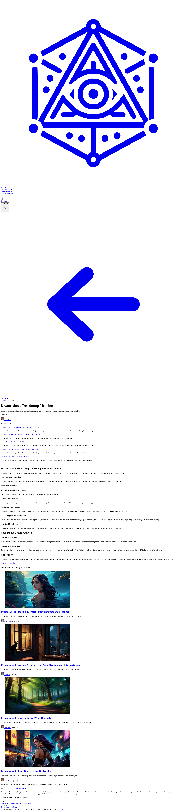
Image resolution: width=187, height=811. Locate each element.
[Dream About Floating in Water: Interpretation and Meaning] (93, 589)
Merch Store (12, 563)
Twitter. (60, 809)
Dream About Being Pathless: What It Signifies (27, 718)
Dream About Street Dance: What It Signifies (26, 771)
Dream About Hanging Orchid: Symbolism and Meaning (20, 434)
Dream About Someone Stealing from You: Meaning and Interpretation (40, 665)
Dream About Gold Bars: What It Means (15, 456)
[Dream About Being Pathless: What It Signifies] (93, 695)
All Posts (4, 201)
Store (13, 803)
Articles (17, 803)
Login (3, 197)
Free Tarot (4, 563)
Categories (5, 203)
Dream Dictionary (26, 803)
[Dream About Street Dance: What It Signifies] (93, 749)
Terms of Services (7, 807)
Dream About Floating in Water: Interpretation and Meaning (35, 611)
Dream (3, 400)
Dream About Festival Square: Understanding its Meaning (20, 427)
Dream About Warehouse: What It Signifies (16, 442)
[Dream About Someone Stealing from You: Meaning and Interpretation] (93, 642)
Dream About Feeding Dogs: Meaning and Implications (20, 449)
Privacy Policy (18, 807)
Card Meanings (6, 803)
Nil (16, 809)
